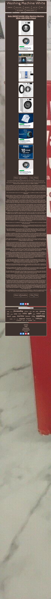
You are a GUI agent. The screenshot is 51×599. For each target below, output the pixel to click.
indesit (15, 313)
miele (37, 311)
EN (25, 331)
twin (26, 320)
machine (20, 316)
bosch (9, 316)
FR (26, 331)
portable (30, 320)
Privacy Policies (26, 328)
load (34, 311)
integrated (22, 318)
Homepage (26, 324)
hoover (27, 316)
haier (8, 313)
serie (14, 318)
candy (8, 311)
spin (30, 313)
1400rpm (38, 318)
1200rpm (26, 311)
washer (14, 316)
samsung (42, 311)
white (24, 313)
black (33, 318)
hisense (11, 311)
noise (24, 320)
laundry (11, 318)
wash (31, 311)
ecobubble (18, 320)
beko (43, 313)
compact (12, 314)
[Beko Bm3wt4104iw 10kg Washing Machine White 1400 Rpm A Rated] (26, 28)
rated (38, 313)
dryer (19, 313)
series (34, 313)
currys (34, 320)
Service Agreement (26, 329)
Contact (26, 326)
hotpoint (28, 318)
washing (40, 316)
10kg (33, 316)
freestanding (18, 311)
